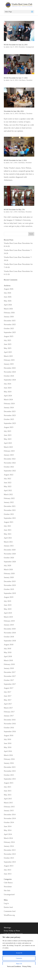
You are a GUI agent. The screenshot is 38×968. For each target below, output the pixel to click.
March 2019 (8, 617)
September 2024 (10, 380)
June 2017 (7, 696)
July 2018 (7, 649)
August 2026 (8, 289)
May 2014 (7, 830)
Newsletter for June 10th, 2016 (14, 111)
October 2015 (9, 775)
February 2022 (9, 498)
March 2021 (8, 542)
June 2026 (7, 297)
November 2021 (10, 510)
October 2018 (9, 637)
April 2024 (8, 396)
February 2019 (9, 621)
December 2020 (10, 550)
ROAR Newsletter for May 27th (14, 209)
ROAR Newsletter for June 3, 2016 (15, 160)
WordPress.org (9, 915)
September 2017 (10, 684)
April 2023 (8, 443)
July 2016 (7, 739)
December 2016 (10, 720)
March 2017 (8, 708)
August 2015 (8, 783)
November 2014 (10, 818)
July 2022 (7, 479)
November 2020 (10, 554)
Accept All (19, 953)
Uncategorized (30, 47)
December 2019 (10, 581)
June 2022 (7, 483)
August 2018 (8, 645)
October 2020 (9, 558)
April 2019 (8, 613)
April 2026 (8, 305)
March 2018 (8, 660)
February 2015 (9, 807)
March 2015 (8, 803)
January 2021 (9, 546)
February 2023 (9, 451)
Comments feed (9, 911)
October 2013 (9, 858)
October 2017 (9, 680)
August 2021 (8, 522)
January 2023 (9, 455)
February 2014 (9, 842)
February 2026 (9, 313)
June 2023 (7, 435)
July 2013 (7, 870)
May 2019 (7, 609)
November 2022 (10, 463)
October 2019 (9, 589)
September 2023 (10, 423)
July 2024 (7, 384)
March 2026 (8, 309)
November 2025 (10, 324)
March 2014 (8, 838)
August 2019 (8, 597)
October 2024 (9, 376)
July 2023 (7, 431)
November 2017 (10, 676)
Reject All (19, 963)
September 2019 (10, 593)
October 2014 (9, 822)
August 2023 (8, 427)
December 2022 (10, 459)
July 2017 (7, 692)
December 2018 (10, 629)
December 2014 (10, 814)
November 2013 (10, 854)
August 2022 (8, 475)
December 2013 (10, 850)
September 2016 (10, 731)
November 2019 (10, 585)
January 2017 (9, 716)
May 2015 (7, 795)
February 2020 (9, 573)
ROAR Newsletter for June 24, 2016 (15, 45)
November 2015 (10, 771)
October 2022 (9, 467)
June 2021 (7, 530)
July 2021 (7, 526)
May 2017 (7, 700)
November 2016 (10, 724)
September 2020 (10, 562)
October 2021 (9, 514)
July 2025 (7, 340)
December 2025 (10, 321)
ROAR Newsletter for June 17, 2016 (15, 78)
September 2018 (10, 641)
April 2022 (8, 490)
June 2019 (7, 605)
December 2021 (10, 506)
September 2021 (10, 518)
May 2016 (7, 747)
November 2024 (10, 372)
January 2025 (9, 364)
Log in (6, 903)
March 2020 (8, 569)
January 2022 (9, 502)
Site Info (7, 890)
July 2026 (7, 293)
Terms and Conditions (14, 966)
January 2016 (9, 763)
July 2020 (7, 565)
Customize (19, 958)
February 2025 (9, 360)
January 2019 (9, 625)
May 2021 (7, 534)
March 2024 (8, 400)
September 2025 (10, 332)
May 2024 (7, 392)
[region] (19, 951)
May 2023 (7, 439)
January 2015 (9, 811)
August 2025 (8, 336)
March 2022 (8, 494)
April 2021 (8, 538)
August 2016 (8, 735)
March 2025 (8, 356)
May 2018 (7, 652)
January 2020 (9, 577)
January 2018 (9, 668)
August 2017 (8, 688)
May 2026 (7, 301)
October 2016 (9, 728)
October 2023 (9, 419)
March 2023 (8, 447)
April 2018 (8, 656)
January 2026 (9, 317)
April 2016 (8, 751)
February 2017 (9, 712)
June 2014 (7, 826)
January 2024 (9, 407)
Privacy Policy (26, 966)
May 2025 (7, 348)
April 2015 (8, 799)
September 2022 (10, 471)
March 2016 (8, 755)
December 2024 (10, 368)
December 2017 (10, 672)
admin (7, 47)
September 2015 (10, 779)
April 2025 (8, 352)
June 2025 (7, 344)
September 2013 (10, 862)
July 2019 (7, 601)
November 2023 (10, 415)
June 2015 (7, 791)
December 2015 (10, 767)
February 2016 (9, 759)
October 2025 (9, 328)
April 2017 (8, 704)
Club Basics (22, 80)
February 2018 (9, 664)
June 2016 (7, 743)
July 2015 (7, 787)
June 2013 (7, 874)
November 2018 (10, 633)
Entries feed (8, 907)
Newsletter (22, 47)
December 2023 (10, 411)
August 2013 (8, 866)
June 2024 (7, 388)
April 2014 (8, 834)
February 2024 (9, 404)
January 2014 (9, 846)
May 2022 (7, 486)
